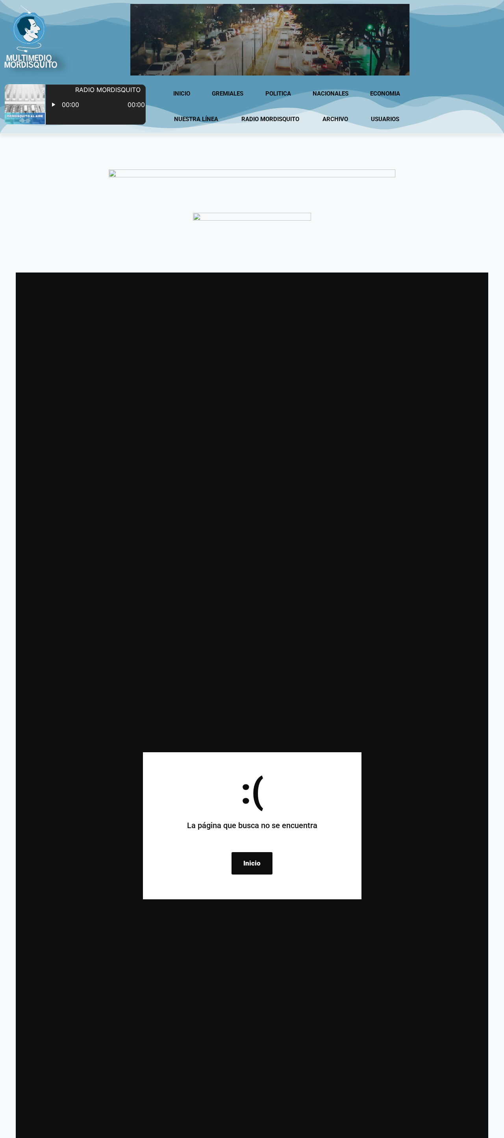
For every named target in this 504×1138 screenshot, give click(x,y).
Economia (385, 93)
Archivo (335, 119)
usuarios (385, 119)
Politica (278, 93)
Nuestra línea (196, 119)
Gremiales (227, 93)
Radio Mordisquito (270, 119)
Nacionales (330, 93)
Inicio (181, 93)
